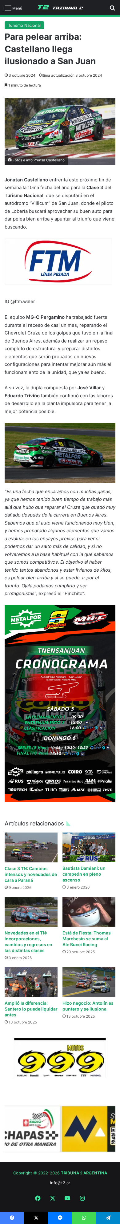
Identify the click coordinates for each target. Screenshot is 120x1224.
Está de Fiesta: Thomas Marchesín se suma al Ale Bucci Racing (86, 938)
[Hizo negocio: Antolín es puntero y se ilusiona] (88, 982)
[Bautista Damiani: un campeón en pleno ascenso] (88, 847)
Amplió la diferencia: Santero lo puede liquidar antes (31, 1008)
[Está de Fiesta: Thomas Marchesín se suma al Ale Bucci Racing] (88, 912)
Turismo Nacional (24, 25)
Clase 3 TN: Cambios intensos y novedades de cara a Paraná (31, 874)
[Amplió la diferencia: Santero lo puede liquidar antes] (31, 982)
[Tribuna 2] (60, 7)
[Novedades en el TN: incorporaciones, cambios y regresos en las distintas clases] (31, 912)
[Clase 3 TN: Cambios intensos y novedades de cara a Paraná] (31, 847)
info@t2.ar (60, 1182)
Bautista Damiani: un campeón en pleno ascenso (84, 873)
